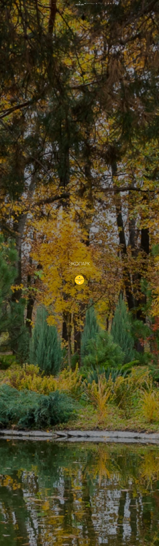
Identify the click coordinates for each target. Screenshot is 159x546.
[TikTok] (116, 3)
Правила (63, 3)
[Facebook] (108, 3)
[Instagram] (111, 3)
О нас (58, 3)
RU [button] (105, 3)
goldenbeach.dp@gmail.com (90, 3)
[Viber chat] (113, 3)
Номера (43, 3)
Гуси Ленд (48, 3)
